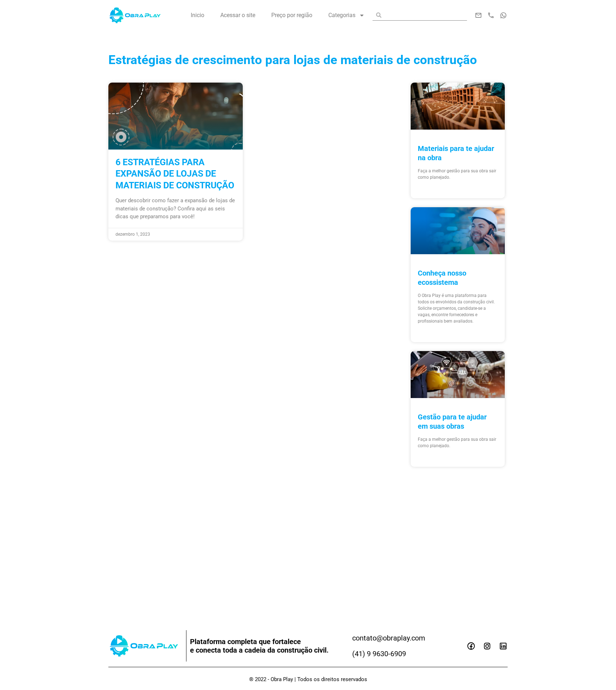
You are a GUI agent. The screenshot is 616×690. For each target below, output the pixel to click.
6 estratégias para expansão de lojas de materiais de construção (174, 173)
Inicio (197, 15)
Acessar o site (237, 15)
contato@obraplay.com (388, 638)
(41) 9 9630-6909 (379, 653)
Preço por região (291, 15)
